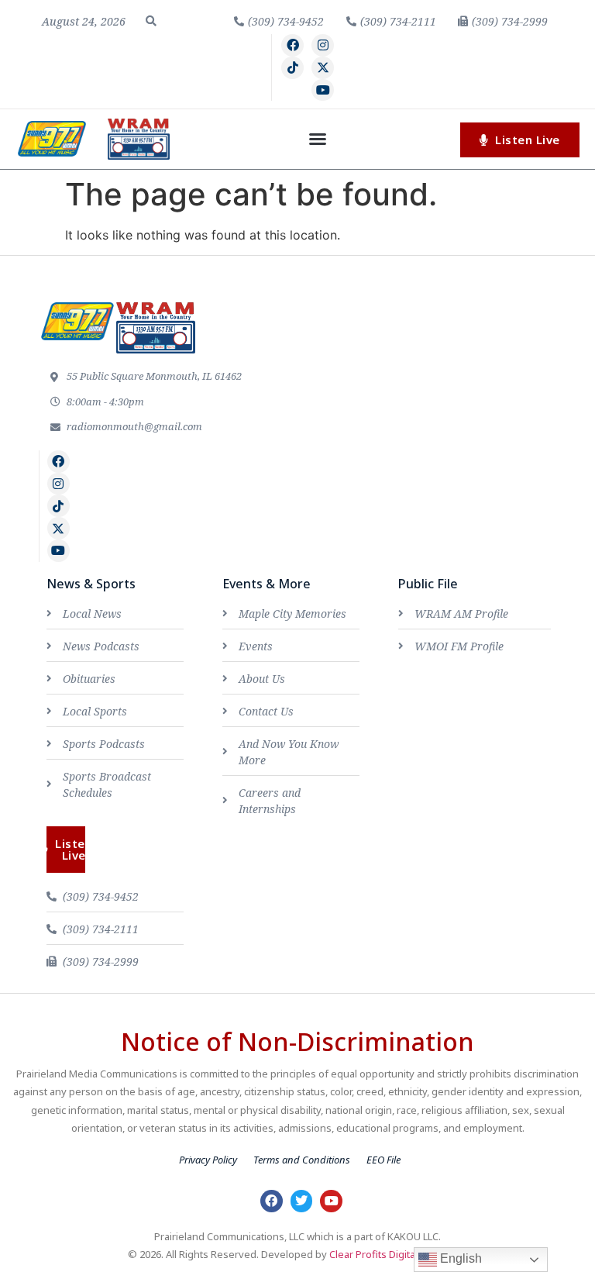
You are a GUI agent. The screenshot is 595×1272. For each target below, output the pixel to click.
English (459, 1258)
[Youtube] (322, 90)
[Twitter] (302, 1201)
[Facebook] (292, 45)
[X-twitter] (322, 68)
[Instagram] (322, 45)
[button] (151, 21)
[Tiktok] (292, 68)
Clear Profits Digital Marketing (398, 1254)
